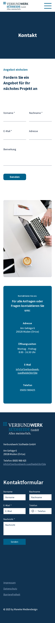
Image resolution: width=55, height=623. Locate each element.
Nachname (36, 113)
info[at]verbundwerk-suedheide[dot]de (27, 371)
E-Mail (7, 131)
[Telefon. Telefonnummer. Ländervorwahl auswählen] (34, 511)
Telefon (33, 505)
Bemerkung (9, 149)
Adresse (33, 131)
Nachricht (9, 519)
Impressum (9, 582)
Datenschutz (10, 588)
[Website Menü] (48, 6)
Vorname (9, 113)
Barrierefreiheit (11, 594)
